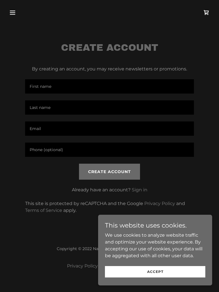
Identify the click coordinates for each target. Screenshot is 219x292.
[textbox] (109, 86)
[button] (30, 12)
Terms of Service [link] (43, 210)
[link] (206, 12)
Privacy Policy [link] (159, 203)
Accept (155, 271)
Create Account (109, 171)
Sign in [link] (139, 189)
